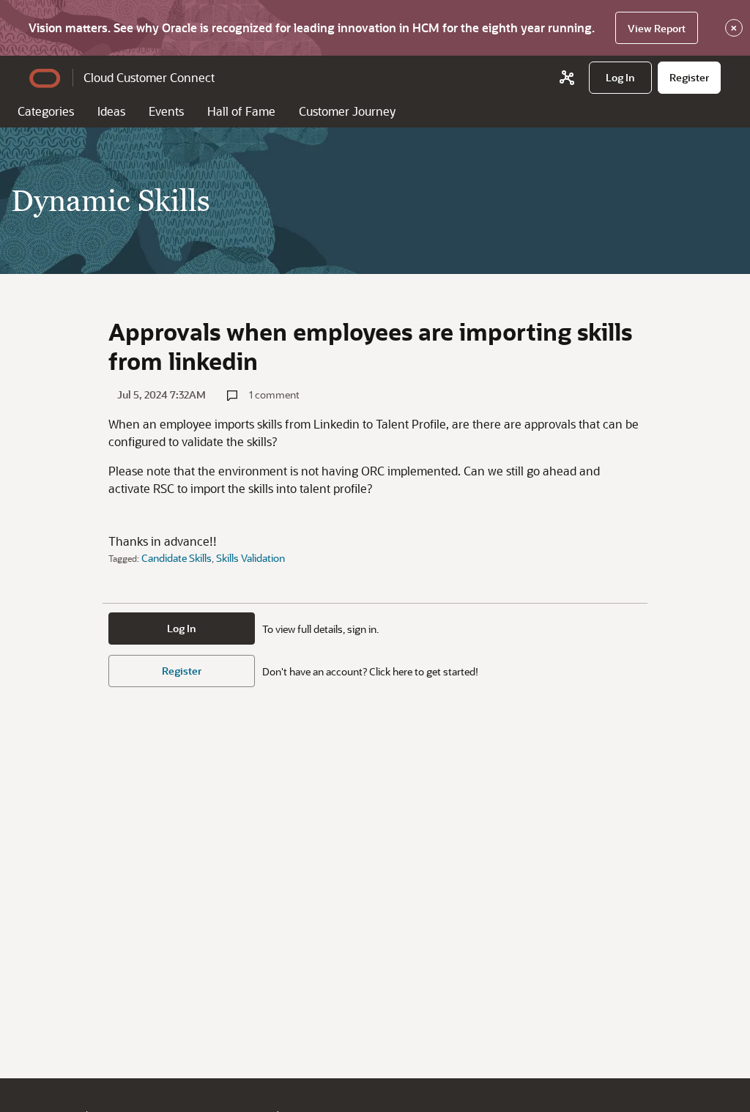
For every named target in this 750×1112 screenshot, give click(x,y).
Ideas (111, 111)
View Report (657, 28)
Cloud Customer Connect (149, 77)
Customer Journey (347, 111)
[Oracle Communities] (567, 77)
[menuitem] (620, 78)
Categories (46, 111)
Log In (181, 628)
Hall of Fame (241, 111)
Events (166, 111)
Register (181, 671)
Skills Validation (250, 558)
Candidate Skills (176, 558)
